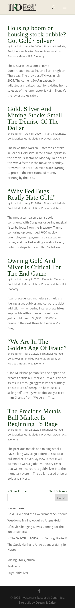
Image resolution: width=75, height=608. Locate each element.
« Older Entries (17, 491)
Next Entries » (58, 491)
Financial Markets (54, 46)
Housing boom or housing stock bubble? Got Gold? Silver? (36, 34)
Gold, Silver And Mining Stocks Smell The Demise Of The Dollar (34, 118)
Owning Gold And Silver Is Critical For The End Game (34, 267)
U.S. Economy (36, 56)
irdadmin (16, 46)
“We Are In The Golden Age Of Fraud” (37, 345)
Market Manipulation (48, 51)
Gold (10, 51)
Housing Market (24, 51)
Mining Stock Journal (21, 560)
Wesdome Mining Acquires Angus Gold (34, 520)
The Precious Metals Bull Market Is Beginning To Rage (34, 417)
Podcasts (13, 566)
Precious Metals (17, 56)
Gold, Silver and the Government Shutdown (37, 514)
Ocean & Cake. (45, 603)
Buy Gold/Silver (17, 573)
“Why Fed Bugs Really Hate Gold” (31, 194)
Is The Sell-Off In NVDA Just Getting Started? (37, 538)
